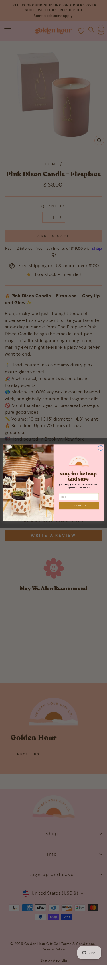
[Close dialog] (100, 447)
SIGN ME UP (78, 505)
